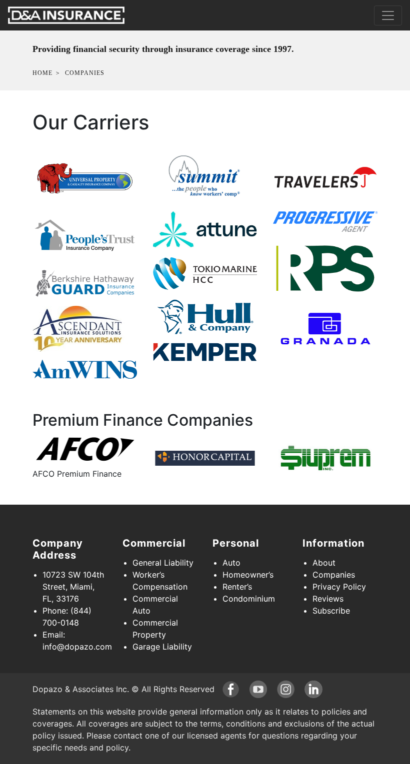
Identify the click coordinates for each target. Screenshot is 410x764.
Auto (231, 563)
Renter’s (237, 587)
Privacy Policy (339, 587)
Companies (333, 575)
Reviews (328, 599)
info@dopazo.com (77, 647)
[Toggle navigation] (388, 15)
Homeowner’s (248, 575)
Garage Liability (162, 647)
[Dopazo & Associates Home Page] (66, 15)
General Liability (163, 563)
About (324, 563)
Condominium (248, 599)
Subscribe (331, 611)
